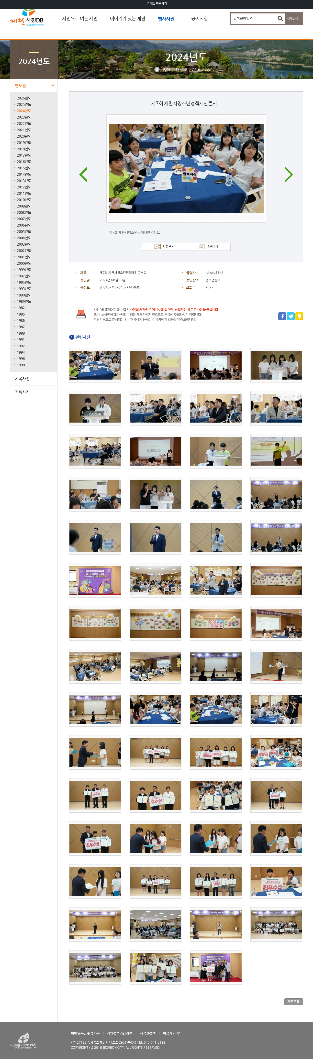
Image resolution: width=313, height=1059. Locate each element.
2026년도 (24, 98)
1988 (21, 333)
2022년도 (24, 123)
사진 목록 (293, 1001)
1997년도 (24, 276)
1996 (21, 358)
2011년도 (24, 193)
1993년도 (24, 289)
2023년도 (24, 117)
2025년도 (24, 104)
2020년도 (24, 136)
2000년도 (24, 263)
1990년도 (24, 295)
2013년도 (24, 181)
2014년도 (24, 174)
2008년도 (24, 212)
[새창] (282, 319)
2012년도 (24, 187)
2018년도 (24, 149)
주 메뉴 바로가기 (156, 3)
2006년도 (24, 225)
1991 (21, 339)
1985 (21, 314)
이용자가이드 (172, 1033)
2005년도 (24, 231)
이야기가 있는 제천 (127, 19)
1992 (21, 346)
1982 (21, 308)
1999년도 (24, 270)
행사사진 (166, 18)
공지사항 (199, 19)
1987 (21, 327)
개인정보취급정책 (119, 1033)
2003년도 (24, 244)
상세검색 (292, 18)
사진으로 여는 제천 (80, 19)
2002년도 (24, 250)
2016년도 (24, 162)
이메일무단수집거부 (85, 1033)
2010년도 (24, 200)
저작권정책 (148, 1033)
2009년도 (24, 206)
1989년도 (24, 301)
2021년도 (24, 130)
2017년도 (24, 155)
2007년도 (24, 219)
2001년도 (24, 257)
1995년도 (24, 282)
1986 (21, 320)
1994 (21, 352)
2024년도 (24, 111)
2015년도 (24, 168)
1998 (21, 365)
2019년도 (24, 142)
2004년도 (24, 238)
